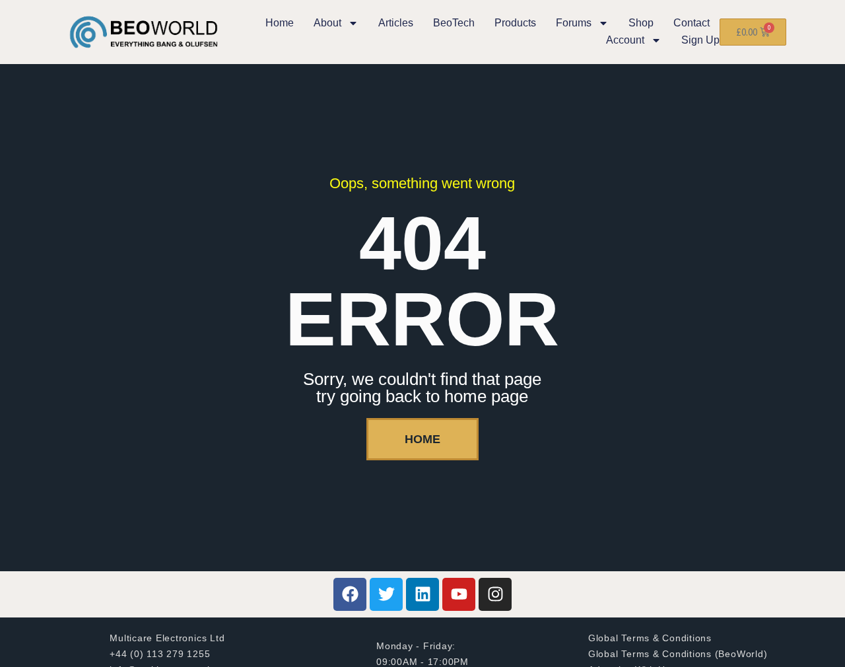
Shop (641, 22)
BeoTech (454, 22)
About (327, 22)
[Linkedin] (422, 594)
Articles (395, 22)
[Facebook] (349, 594)
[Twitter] (386, 594)
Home (279, 22)
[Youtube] (458, 594)
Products (515, 22)
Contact (691, 22)
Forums (574, 22)
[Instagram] (495, 594)
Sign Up (700, 40)
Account (625, 40)
